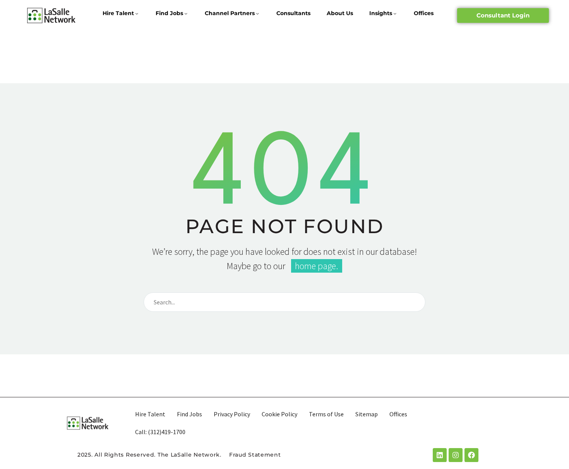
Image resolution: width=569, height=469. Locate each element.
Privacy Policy (232, 414)
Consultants (293, 13)
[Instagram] (456, 455)
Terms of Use (326, 414)
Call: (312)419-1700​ (160, 432)
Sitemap (366, 414)
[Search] (416, 302)
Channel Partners (230, 13)
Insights (380, 13)
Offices (424, 13)
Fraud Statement (255, 454)
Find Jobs (169, 13)
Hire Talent (118, 13)
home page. (316, 266)
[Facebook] (471, 455)
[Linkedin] (440, 455)
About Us (340, 13)
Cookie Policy (279, 414)
